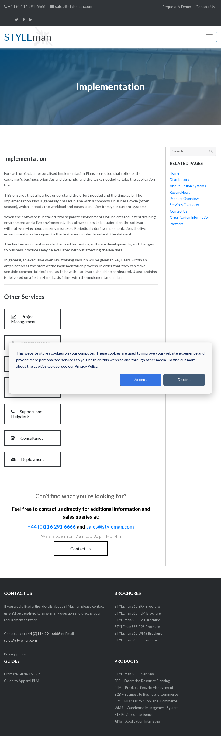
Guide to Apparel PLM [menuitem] (21, 681)
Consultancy (31, 437)
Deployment (32, 459)
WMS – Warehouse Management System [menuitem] (146, 708)
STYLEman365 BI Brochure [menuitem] (136, 640)
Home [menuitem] (174, 173)
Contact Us (80, 548)
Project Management (23, 319)
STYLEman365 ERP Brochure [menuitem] (137, 606)
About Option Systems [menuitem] (188, 186)
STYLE (27, 37)
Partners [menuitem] (176, 224)
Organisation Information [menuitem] (190, 217)
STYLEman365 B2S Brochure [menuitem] (137, 626)
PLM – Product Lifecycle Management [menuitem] (144, 687)
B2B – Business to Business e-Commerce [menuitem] (146, 694)
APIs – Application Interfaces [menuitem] (137, 721)
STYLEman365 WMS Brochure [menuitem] (138, 633)
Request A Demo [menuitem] (176, 6)
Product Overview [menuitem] (184, 198)
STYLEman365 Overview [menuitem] (134, 674)
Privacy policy (15, 654)
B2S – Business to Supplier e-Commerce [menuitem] (146, 701)
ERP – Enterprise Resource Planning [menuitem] (142, 681)
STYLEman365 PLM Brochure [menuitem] (138, 613)
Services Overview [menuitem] (184, 205)
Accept (140, 379)
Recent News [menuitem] (180, 192)
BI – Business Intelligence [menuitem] (134, 714)
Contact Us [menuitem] (205, 6)
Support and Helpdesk (26, 414)
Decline (184, 379)
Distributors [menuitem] (179, 180)
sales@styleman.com (73, 6)
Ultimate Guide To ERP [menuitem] (22, 674)
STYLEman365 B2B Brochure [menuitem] (137, 620)
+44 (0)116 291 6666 (26, 6)
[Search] (211, 151)
